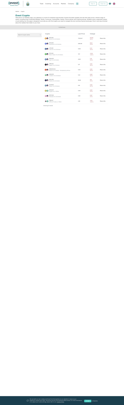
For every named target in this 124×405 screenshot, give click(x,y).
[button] (77, 3)
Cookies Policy (60, 401)
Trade (41, 3)
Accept (88, 400)
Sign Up (103, 3)
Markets (63, 3)
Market (17, 11)
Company (71, 3)
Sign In (93, 3)
